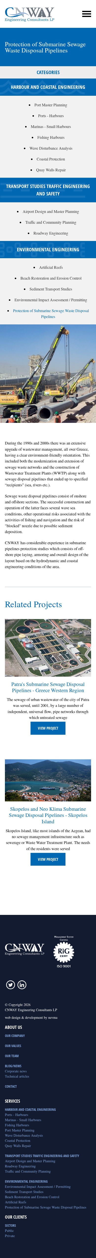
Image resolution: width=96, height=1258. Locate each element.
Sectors (10, 1225)
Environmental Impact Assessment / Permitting (51, 299)
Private (10, 1235)
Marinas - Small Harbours (51, 126)
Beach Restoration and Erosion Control (50, 278)
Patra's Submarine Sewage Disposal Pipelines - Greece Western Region (48, 687)
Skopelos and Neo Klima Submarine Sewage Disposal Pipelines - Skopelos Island (48, 815)
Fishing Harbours (50, 137)
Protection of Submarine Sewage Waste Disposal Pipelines (45, 1207)
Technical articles (17, 1076)
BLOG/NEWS (13, 1066)
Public (9, 1230)
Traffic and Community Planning (50, 222)
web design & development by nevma (31, 1017)
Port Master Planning (50, 104)
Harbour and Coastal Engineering (30, 1109)
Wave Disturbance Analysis (51, 148)
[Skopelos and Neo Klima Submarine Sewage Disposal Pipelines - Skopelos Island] (48, 780)
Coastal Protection (51, 158)
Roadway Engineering (50, 233)
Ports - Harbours (51, 115)
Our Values (13, 1045)
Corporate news (16, 1071)
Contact (11, 1086)
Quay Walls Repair (51, 169)
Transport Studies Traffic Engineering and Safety (42, 1155)
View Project (48, 728)
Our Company (15, 1035)
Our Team (12, 1055)
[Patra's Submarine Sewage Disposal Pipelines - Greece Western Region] (48, 648)
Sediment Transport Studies (51, 288)
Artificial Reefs (51, 267)
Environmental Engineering (26, 1181)
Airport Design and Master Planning (51, 211)
